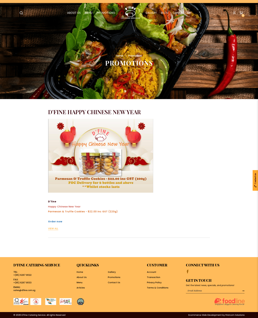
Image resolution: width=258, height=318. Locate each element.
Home (119, 55)
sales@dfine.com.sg (24, 290)
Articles (81, 287)
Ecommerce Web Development (205, 315)
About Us (82, 277)
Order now (55, 221)
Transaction (153, 277)
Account (151, 272)
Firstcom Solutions (235, 315)
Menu (79, 282)
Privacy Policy (154, 282)
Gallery (112, 272)
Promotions (135, 55)
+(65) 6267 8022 (22, 275)
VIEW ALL (53, 228)
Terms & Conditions (157, 287)
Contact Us (114, 282)
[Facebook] (187, 271)
